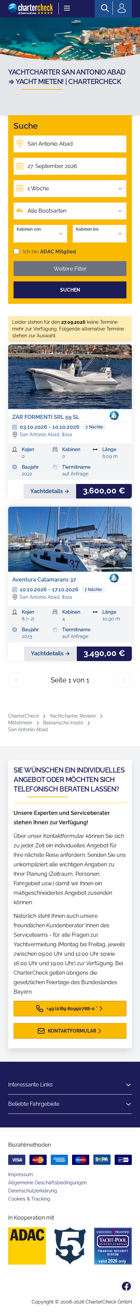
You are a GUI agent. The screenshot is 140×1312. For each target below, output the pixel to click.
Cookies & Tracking (29, 1199)
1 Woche (38, 188)
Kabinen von (29, 229)
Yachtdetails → (49, 491)
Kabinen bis (87, 229)
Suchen (70, 290)
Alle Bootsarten (47, 211)
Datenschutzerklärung (32, 1190)
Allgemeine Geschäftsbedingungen (47, 1182)
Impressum (20, 1174)
